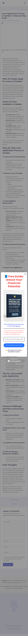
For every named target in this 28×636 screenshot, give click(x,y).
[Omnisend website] (14, 360)
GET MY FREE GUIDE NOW (14, 345)
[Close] (25, 274)
